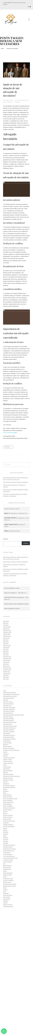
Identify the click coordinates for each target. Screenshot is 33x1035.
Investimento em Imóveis (9, 848)
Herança (5, 828)
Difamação (5, 791)
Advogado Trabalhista (8, 729)
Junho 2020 (6, 677)
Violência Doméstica (8, 906)
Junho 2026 (6, 621)
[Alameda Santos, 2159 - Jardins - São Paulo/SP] (4, 939)
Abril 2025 (6, 625)
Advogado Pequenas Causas (10, 726)
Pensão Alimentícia (8, 873)
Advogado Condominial (9, 707)
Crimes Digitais (7, 767)
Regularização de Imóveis (9, 886)
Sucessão (5, 889)
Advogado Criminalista (9, 709)
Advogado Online (7, 724)
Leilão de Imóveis (7, 861)
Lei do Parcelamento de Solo (10, 858)
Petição (5, 876)
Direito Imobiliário (8, 800)
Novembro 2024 (7, 632)
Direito (5, 793)
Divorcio (5, 813)
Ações (4, 690)
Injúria (4, 835)
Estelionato (6, 822)
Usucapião (5, 901)
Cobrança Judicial (7, 759)
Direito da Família (7, 796)
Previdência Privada (8, 878)
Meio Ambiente (7, 867)
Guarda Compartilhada (8, 826)
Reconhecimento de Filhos (9, 884)
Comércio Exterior (7, 761)
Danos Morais (6, 768)
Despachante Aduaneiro (9, 785)
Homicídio (5, 832)
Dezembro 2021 (7, 667)
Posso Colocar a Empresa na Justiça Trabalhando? (15, 482)
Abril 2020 (6, 679)
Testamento (6, 893)
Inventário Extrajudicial (9, 845)
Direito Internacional (8, 802)
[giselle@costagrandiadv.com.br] (4, 949)
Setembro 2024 (7, 636)
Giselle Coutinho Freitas (23, 100)
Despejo (5, 789)
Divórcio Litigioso (7, 817)
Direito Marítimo (7, 804)
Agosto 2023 (6, 647)
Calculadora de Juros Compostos (11, 750)
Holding (5, 830)
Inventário (17, 102)
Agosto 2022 (6, 662)
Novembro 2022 (7, 658)
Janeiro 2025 (6, 628)
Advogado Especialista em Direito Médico (13, 714)
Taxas (4, 891)
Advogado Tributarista (8, 731)
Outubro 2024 (6, 634)
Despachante (6, 783)
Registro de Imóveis (15, 531)
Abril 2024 (6, 643)
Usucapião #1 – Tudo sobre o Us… (19, 513)
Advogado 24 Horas (8, 701)
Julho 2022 (6, 664)
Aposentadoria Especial (9, 735)
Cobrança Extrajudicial (9, 757)
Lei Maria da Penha (8, 860)
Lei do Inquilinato (7, 854)
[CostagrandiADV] (10, 19)
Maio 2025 (5, 623)
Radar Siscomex (7, 882)
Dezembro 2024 (7, 630)
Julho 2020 (6, 675)
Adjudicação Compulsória (9, 692)
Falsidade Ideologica (8, 824)
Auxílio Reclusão (7, 742)
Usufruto (5, 902)
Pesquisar (5, 539)
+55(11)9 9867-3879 (11, 944)
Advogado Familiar (8, 716)
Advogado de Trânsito (8, 711)
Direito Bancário (7, 794)
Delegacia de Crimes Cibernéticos (11, 776)
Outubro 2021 (6, 671)
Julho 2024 (6, 640)
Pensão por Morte (7, 874)
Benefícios (5, 744)
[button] (4, 1031)
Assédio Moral (6, 741)
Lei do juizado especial (9, 856)
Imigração (5, 834)
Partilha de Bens (7, 869)
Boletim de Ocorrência (8, 748)
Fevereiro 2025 (7, 627)
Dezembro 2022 (7, 656)
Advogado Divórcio (8, 713)
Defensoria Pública (7, 770)
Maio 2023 (5, 653)
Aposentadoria (6, 733)
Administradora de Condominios (11, 694)
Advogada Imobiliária (8, 698)
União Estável (6, 897)
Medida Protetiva (7, 865)
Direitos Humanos (7, 809)
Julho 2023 (6, 649)
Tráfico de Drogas (7, 895)
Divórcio (5, 811)
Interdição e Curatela (14, 508)
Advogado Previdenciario (9, 728)
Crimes (5, 765)
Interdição (5, 837)
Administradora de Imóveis (10, 696)
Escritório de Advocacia (9, 821)
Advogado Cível (7, 705)
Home (2, 48)
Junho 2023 (6, 651)
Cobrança (5, 755)
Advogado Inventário (8, 720)
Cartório (5, 752)
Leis (4, 863)
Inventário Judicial (7, 847)
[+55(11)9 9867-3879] (4, 944)
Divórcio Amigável (8, 815)
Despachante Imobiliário (9, 787)
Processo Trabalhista (8, 880)
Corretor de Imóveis (8, 763)
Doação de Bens (7, 819)
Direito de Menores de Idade (10, 798)
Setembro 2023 (7, 645)
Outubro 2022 (6, 660)
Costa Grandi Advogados (10, 432)
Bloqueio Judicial (7, 746)
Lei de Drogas (6, 852)
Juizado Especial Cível (8, 850)
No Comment (9, 102)
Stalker (5, 887)
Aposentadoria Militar (8, 737)
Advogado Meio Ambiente (9, 722)
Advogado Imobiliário (8, 718)
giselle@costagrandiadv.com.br (13, 949)
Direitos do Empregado (9, 807)
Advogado (5, 700)
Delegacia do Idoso (8, 778)
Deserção (5, 781)
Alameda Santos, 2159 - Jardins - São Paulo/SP (18, 939)
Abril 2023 (6, 654)
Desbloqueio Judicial (8, 780)
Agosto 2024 (6, 638)
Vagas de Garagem (7, 904)
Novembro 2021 (7, 669)
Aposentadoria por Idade (9, 739)
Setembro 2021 (7, 673)
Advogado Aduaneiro (8, 703)
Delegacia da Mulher (8, 774)
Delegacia (5, 772)
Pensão (5, 871)
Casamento (5, 754)
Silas (5, 508)
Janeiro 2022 (6, 666)
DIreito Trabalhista (8, 806)
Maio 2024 (5, 641)
